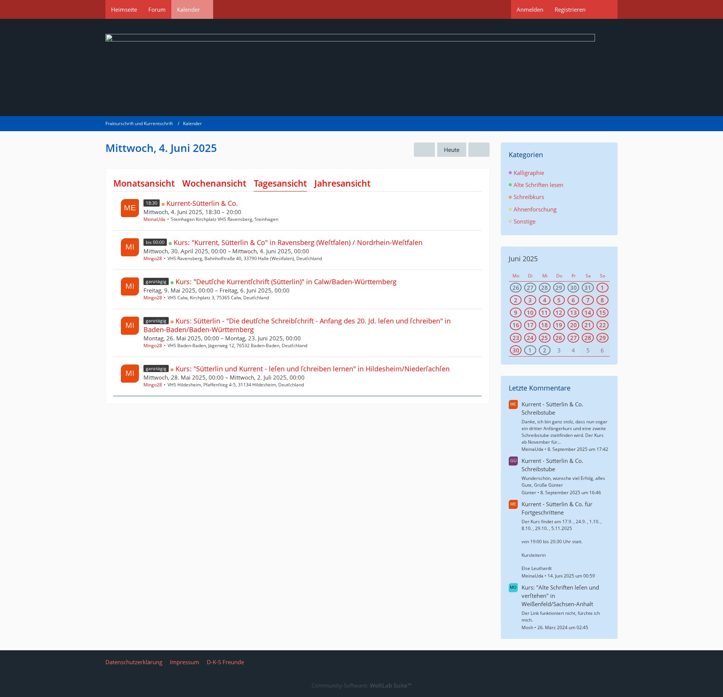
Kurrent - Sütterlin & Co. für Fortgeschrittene (557, 508)
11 (544, 312)
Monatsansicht (144, 183)
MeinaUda (154, 219)
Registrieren (570, 9)
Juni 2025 (523, 258)
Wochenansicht (214, 183)
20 (573, 325)
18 (544, 325)
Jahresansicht (342, 183)
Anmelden (530, 9)
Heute (451, 149)
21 (587, 325)
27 (530, 287)
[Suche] (604, 9)
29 (558, 287)
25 (544, 338)
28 (544, 287)
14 (587, 312)
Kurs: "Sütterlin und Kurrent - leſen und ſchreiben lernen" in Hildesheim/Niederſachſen (312, 368)
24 (530, 338)
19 (558, 325)
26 (516, 287)
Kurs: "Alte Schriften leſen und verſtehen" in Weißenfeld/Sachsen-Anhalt (560, 596)
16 (516, 325)
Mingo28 (152, 258)
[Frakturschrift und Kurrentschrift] (361, 67)
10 (530, 312)
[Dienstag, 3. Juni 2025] (424, 149)
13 (573, 312)
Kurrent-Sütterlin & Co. (202, 203)
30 (573, 287)
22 (602, 325)
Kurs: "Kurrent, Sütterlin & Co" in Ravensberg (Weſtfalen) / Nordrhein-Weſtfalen (298, 242)
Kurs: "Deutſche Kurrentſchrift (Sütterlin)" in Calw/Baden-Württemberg (286, 281)
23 (516, 338)
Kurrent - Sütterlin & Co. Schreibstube (552, 408)
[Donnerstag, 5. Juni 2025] (479, 149)
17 (530, 325)
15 (602, 312)
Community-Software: (361, 685)
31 (587, 287)
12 (558, 312)
